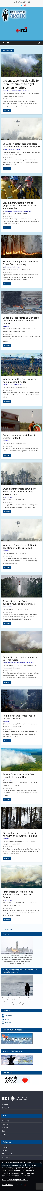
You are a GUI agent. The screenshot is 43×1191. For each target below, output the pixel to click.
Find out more (7, 1185)
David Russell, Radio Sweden (12, 149)
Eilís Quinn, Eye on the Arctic (12, 90)
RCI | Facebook (7, 1154)
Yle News (6, 440)
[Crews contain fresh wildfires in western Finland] (21, 410)
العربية (4, 1134)
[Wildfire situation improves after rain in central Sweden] (21, 354)
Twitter (4, 1150)
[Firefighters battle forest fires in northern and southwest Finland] (21, 808)
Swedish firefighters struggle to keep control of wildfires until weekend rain (20, 491)
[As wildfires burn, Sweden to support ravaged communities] (21, 576)
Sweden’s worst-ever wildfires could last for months (18, 775)
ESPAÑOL (5, 1127)
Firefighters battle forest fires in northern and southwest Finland (20, 834)
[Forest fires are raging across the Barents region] (21, 632)
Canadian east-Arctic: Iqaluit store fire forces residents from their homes (21, 320)
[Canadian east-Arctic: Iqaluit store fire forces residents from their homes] (21, 293)
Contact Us (5, 1108)
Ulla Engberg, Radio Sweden (12, 267)
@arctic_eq (26, 90)
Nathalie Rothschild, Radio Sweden (14, 384)
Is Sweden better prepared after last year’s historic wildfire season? (21, 145)
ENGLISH (5, 1124)
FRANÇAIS (5, 1121)
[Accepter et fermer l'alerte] (41, 1175)
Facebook (5, 1147)
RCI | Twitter (6, 1157)
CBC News (7, 326)
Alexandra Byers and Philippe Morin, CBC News (17, 211)
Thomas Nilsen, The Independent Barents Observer (19, 662)
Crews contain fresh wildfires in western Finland (19, 436)
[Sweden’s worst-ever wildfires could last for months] (21, 749)
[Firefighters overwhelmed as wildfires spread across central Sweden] (21, 867)
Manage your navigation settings (15, 1180)
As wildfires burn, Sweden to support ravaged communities (19, 602)
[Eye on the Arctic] (3, 43)
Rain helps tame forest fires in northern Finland (19, 717)
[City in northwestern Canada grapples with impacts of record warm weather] (21, 178)
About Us (5, 1104)
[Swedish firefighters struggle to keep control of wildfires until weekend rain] (21, 464)
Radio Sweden (8, 497)
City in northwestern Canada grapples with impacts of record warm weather (20, 205)
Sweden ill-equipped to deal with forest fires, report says (20, 262)
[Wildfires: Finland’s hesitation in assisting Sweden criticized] (21, 520)
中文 (3, 1131)
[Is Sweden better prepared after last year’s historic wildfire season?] (21, 119)
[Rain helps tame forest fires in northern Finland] (21, 691)
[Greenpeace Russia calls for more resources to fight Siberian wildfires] (21, 55)
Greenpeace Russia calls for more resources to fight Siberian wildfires (21, 84)
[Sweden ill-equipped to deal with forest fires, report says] (21, 237)
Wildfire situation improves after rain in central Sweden (20, 380)
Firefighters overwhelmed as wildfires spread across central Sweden (19, 894)
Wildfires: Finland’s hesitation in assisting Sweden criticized (20, 546)
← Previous (7, 929)
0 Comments (8, 98)
